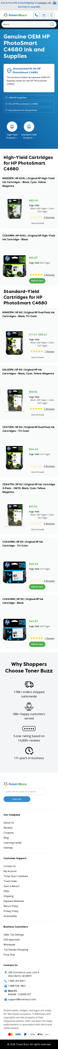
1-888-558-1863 (16, 985)
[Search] (52, 24)
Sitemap (8, 847)
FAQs (6, 891)
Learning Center (13, 842)
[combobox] (29, 24)
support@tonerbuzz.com (22, 999)
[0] (44, 15)
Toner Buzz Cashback (16, 876)
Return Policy (11, 906)
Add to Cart (37, 280)
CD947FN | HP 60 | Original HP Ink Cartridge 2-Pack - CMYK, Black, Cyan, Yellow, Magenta (28, 488)
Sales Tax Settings (14, 934)
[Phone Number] (36, 15)
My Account (10, 871)
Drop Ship (9, 954)
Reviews (8, 827)
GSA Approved (11, 939)
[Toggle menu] (51, 15)
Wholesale (9, 944)
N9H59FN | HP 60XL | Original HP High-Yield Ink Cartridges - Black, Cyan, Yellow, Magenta (28, 182)
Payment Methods (14, 901)
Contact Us (10, 866)
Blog (6, 837)
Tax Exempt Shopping (16, 949)
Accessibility (10, 916)
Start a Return (11, 886)
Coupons (9, 832)
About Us (9, 822)
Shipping (9, 896)
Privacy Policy (11, 911)
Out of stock (37, 223)
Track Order (10, 881)
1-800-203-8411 (16, 980)
